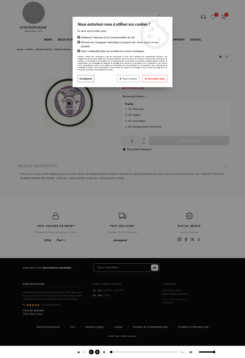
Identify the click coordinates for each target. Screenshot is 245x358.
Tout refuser (129, 78)
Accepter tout (156, 78)
